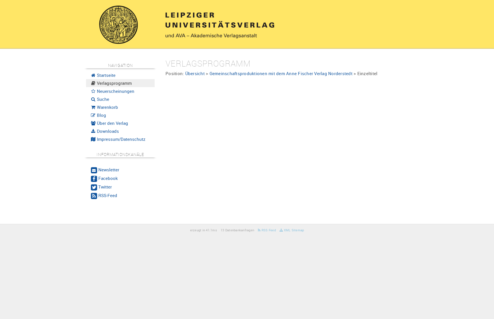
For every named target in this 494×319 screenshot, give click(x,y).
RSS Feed (268, 230)
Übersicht (195, 73)
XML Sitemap (293, 230)
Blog (101, 115)
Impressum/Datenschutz (121, 139)
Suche (102, 99)
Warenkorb (107, 107)
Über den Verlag (112, 123)
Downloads (107, 131)
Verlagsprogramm (114, 83)
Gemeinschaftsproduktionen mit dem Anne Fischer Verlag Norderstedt (281, 73)
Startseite (105, 75)
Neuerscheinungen (115, 91)
